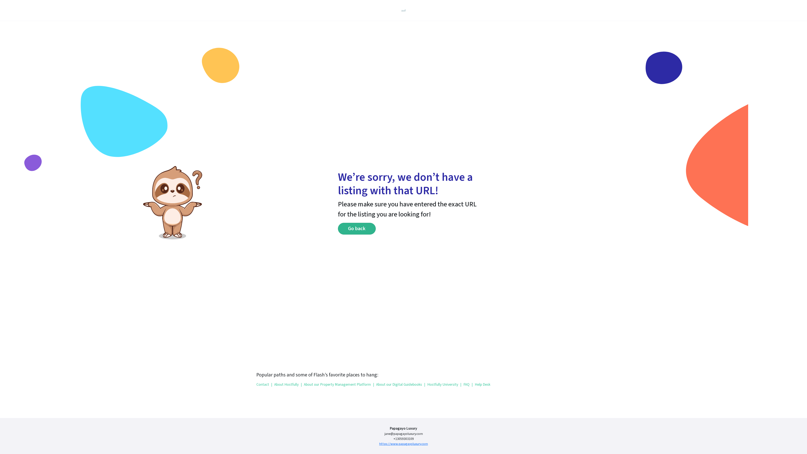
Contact (262, 384)
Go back (356, 228)
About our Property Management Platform (336, 384)
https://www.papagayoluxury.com (403, 444)
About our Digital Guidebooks (397, 384)
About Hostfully (285, 384)
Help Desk (481, 384)
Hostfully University (441, 384)
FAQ (464, 384)
